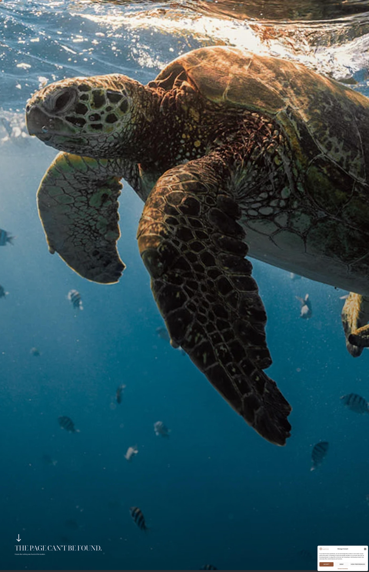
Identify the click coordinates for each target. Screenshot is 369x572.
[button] (365, 549)
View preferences (358, 564)
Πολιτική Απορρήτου (343, 568)
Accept (326, 564)
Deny (342, 564)
